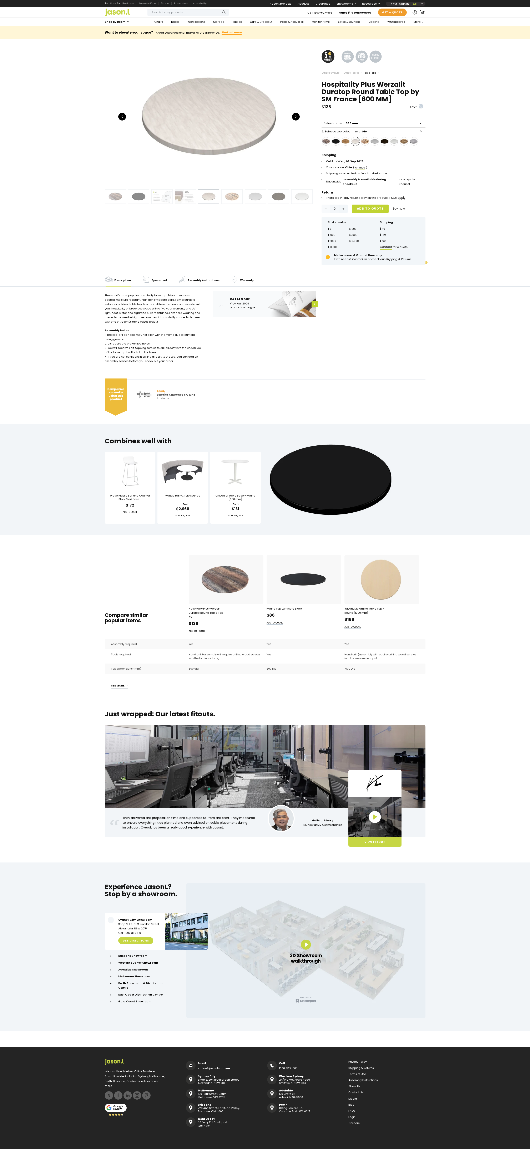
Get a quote (392, 12)
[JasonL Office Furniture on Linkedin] (127, 1095)
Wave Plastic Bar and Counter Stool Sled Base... (130, 497)
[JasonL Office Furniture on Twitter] (109, 1095)
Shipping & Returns (361, 1068)
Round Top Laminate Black (284, 609)
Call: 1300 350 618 (129, 933)
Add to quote (370, 208)
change (360, 167)
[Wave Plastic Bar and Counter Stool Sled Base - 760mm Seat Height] (130, 471)
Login (351, 1117)
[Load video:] (375, 817)
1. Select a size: (340, 123)
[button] (422, 12)
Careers (354, 1123)
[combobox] (188, 12)
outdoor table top (130, 304)
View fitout (374, 842)
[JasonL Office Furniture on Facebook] (118, 1095)
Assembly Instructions (363, 1080)
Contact (386, 247)
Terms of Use (357, 1074)
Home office (147, 3)
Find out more (232, 32)
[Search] (223, 12)
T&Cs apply (397, 198)
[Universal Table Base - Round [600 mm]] (235, 471)
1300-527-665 (323, 12)
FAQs (351, 1111)
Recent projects (280, 4)
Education (181, 3)
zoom (209, 116)
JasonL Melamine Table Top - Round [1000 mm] (364, 611)
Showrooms (345, 4)
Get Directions (135, 941)
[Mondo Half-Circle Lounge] (182, 471)
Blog (351, 1104)
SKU (412, 107)
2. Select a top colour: (344, 131)
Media (352, 1098)
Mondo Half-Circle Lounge (182, 496)
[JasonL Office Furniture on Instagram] (137, 1095)
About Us (354, 1086)
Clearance (323, 4)
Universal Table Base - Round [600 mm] (235, 497)
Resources (369, 4)
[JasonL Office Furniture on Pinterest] (146, 1095)
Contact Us (355, 1092)
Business (128, 3)
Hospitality (200, 3)
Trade (165, 3)
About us (303, 4)
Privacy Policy (357, 1062)
